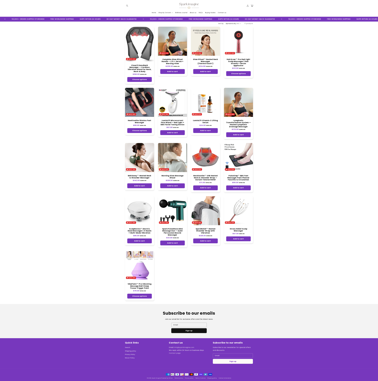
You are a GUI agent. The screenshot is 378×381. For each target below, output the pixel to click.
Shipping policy (130, 351)
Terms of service (200, 378)
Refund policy (179, 378)
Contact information (225, 378)
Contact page (175, 353)
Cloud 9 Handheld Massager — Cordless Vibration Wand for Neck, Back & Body (139, 68)
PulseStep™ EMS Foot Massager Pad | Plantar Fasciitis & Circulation (238, 178)
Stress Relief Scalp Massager (238, 230)
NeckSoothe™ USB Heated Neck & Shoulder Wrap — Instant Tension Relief (205, 178)
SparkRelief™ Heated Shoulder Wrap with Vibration (205, 231)
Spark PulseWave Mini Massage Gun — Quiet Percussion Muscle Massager (172, 232)
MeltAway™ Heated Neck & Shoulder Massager (139, 177)
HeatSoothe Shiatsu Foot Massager (139, 121)
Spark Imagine (156, 378)
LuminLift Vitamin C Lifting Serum (205, 121)
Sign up (189, 331)
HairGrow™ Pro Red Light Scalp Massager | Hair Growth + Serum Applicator (238, 62)
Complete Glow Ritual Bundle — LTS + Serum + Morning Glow (172, 61)
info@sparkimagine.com (184, 347)
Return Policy (130, 358)
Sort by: (221, 24)
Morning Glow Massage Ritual (172, 177)
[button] (127, 6)
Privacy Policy (130, 354)
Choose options (139, 79)
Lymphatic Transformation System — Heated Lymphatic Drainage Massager (238, 123)
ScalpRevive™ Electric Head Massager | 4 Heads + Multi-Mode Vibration (139, 231)
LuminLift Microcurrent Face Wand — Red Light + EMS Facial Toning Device (172, 122)
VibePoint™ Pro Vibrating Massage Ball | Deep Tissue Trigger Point (139, 286)
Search (127, 347)
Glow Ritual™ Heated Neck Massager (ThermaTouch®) (205, 61)
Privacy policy (189, 378)
